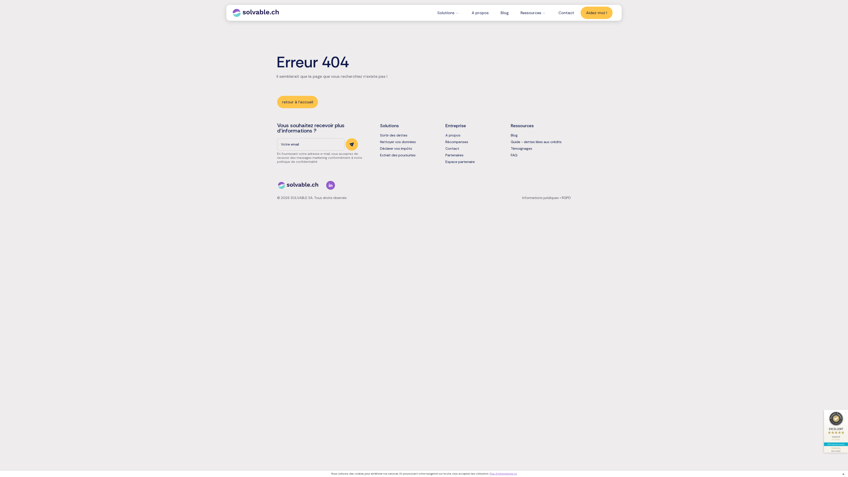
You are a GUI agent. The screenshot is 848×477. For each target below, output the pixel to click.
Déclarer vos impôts (396, 148)
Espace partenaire (460, 162)
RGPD (566, 197)
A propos (480, 12)
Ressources (531, 12)
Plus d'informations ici (503, 473)
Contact (566, 12)
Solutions (445, 12)
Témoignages (521, 148)
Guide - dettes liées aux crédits (536, 142)
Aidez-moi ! (596, 12)
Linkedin (330, 185)
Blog (505, 12)
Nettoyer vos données (398, 142)
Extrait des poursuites (398, 155)
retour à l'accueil (297, 102)
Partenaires (454, 155)
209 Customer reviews (836, 444)
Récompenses (456, 142)
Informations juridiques (540, 197)
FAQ (514, 155)
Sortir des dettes (393, 135)
